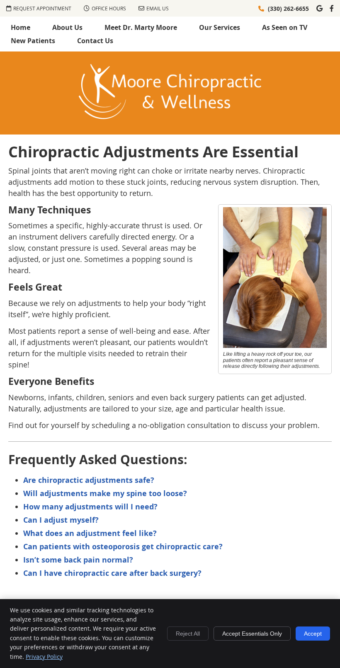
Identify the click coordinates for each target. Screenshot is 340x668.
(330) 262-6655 (288, 8)
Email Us (157, 8)
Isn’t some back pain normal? (78, 560)
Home (20, 27)
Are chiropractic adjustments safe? (88, 480)
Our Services (219, 27)
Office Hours (109, 8)
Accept (313, 633)
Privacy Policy (44, 657)
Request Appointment (42, 8)
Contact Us (95, 40)
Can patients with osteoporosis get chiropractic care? (123, 546)
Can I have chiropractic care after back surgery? (112, 573)
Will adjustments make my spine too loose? (105, 493)
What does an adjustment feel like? (90, 533)
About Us (67, 27)
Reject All (188, 633)
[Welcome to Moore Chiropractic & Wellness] (170, 116)
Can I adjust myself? (61, 520)
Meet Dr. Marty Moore (140, 27)
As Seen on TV (284, 27)
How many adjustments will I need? (90, 507)
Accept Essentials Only (252, 633)
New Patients (33, 40)
